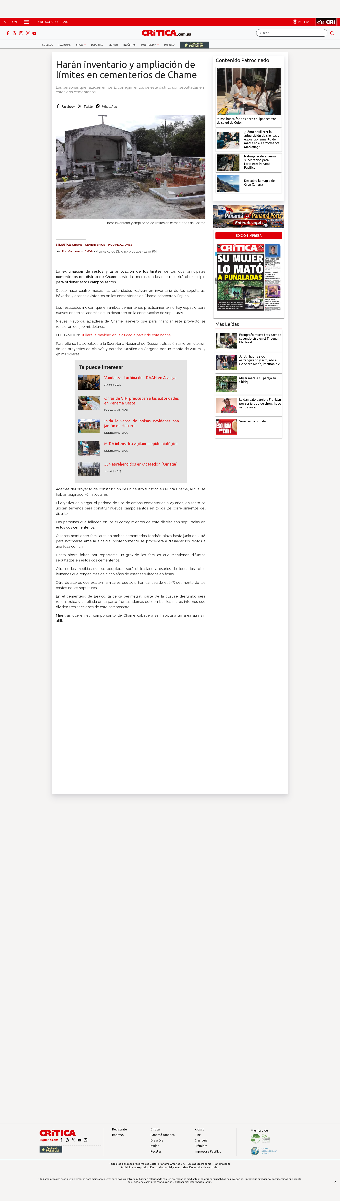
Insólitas (129, 44)
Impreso (169, 44)
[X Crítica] (28, 33)
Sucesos (47, 44)
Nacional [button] (64, 44)
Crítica (155, 1129)
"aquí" (207, 1182)
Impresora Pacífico (208, 1151)
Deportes (97, 44)
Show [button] (80, 44)
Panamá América (163, 1135)
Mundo (113, 44)
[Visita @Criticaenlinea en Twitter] (68, 1140)
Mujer (155, 1146)
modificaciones (120, 244)
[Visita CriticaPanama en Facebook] (61, 1140)
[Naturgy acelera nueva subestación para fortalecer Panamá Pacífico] (228, 162)
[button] (130, 701)
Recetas (156, 1151)
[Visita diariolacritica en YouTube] (80, 1140)
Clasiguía (201, 1140)
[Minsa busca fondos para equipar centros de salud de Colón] (249, 91)
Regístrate (119, 1129)
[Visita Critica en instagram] (85, 1140)
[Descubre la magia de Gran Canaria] (228, 183)
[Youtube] (34, 33)
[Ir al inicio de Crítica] (168, 32)
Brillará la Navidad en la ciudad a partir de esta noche (126, 335)
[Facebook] (8, 33)
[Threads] (14, 33)
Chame (77, 244)
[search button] (332, 33)
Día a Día (157, 1140)
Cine (198, 1135)
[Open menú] (26, 22)
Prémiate (201, 1146)
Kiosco (199, 1129)
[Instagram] (21, 33)
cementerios (95, 244)
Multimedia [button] (149, 44)
